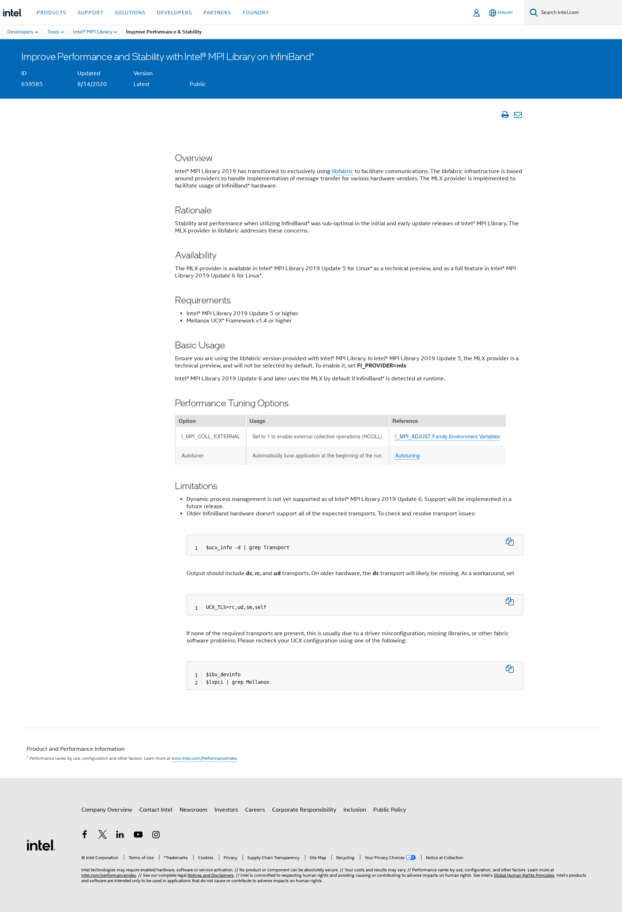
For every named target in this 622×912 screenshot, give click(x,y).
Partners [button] (217, 12)
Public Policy (389, 809)
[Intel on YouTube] (138, 835)
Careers (255, 809)
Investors (226, 809)
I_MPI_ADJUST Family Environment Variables (447, 436)
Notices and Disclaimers (211, 875)
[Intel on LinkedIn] (120, 835)
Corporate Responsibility (304, 809)
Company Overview (106, 809)
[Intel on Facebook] (84, 835)
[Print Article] (504, 114)
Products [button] (51, 12)
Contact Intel (155, 809)
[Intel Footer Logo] (41, 844)
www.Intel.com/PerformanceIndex (204, 758)
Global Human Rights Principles (524, 875)
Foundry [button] (256, 12)
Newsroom (193, 809)
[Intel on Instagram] (156, 835)
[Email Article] (517, 114)
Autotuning (407, 455)
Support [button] (90, 12)
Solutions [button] (130, 12)
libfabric (342, 171)
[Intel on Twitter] (102, 835)
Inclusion (354, 809)
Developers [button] (174, 12)
